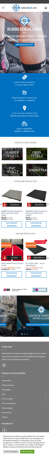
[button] (3, 8)
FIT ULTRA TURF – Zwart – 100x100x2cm (36, 264)
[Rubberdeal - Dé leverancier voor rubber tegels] (24, 8)
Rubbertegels (7, 408)
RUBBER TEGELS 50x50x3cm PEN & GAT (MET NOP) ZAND (12, 213)
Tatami (4, 417)
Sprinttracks (7, 412)
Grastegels (6, 389)
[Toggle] (45, 389)
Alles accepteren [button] (27, 451)
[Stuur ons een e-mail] (4, 365)
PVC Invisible (7, 399)
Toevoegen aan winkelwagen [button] (11, 224)
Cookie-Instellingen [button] (11, 451)
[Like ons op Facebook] (4, 431)
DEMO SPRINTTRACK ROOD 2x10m (12, 264)
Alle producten (8, 385)
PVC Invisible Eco (9, 403)
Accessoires (6, 380)
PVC (4, 394)
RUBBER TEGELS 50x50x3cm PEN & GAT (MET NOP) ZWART (36, 213)
